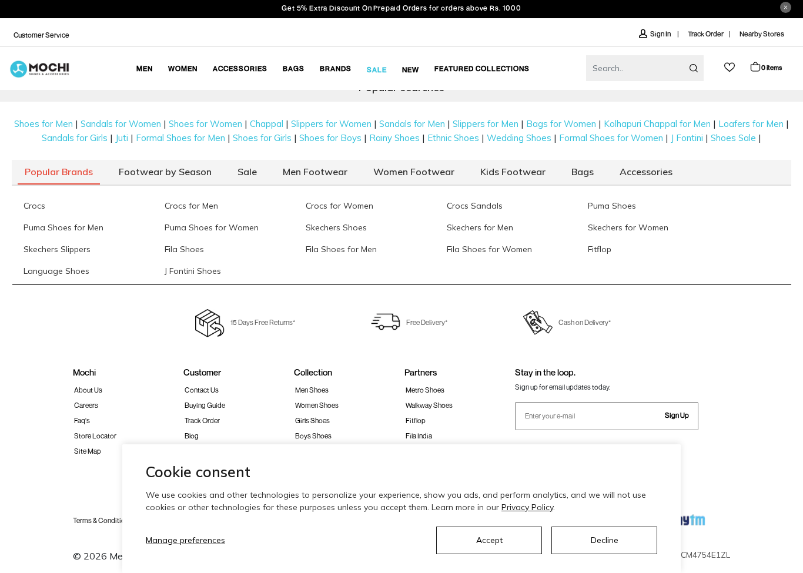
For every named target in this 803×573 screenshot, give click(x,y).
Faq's (82, 420)
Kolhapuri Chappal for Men (657, 123)
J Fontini (687, 137)
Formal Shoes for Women (611, 137)
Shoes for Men (43, 123)
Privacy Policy (527, 507)
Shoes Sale (733, 137)
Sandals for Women (121, 123)
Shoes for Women (205, 123)
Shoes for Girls (262, 137)
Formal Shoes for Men (180, 137)
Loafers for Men (751, 123)
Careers (86, 405)
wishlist (729, 67)
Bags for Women (561, 123)
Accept (489, 540)
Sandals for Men (412, 123)
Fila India (419, 435)
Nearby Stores (762, 33)
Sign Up (677, 415)
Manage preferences (185, 540)
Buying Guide (205, 405)
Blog (192, 435)
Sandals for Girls (75, 137)
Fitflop (416, 420)
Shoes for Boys (330, 137)
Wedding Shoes (519, 137)
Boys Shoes (313, 435)
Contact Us (202, 390)
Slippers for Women (331, 123)
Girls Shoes (312, 420)
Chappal (266, 123)
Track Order (706, 33)
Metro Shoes (425, 390)
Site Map (87, 451)
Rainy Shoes (394, 137)
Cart (771, 67)
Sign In (661, 33)
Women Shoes (317, 405)
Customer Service (41, 35)
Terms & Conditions (102, 520)
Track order (202, 420)
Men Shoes (312, 390)
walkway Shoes (429, 405)
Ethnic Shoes (453, 137)
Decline (604, 540)
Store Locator (95, 435)
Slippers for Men (485, 123)
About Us (88, 390)
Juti (121, 137)
